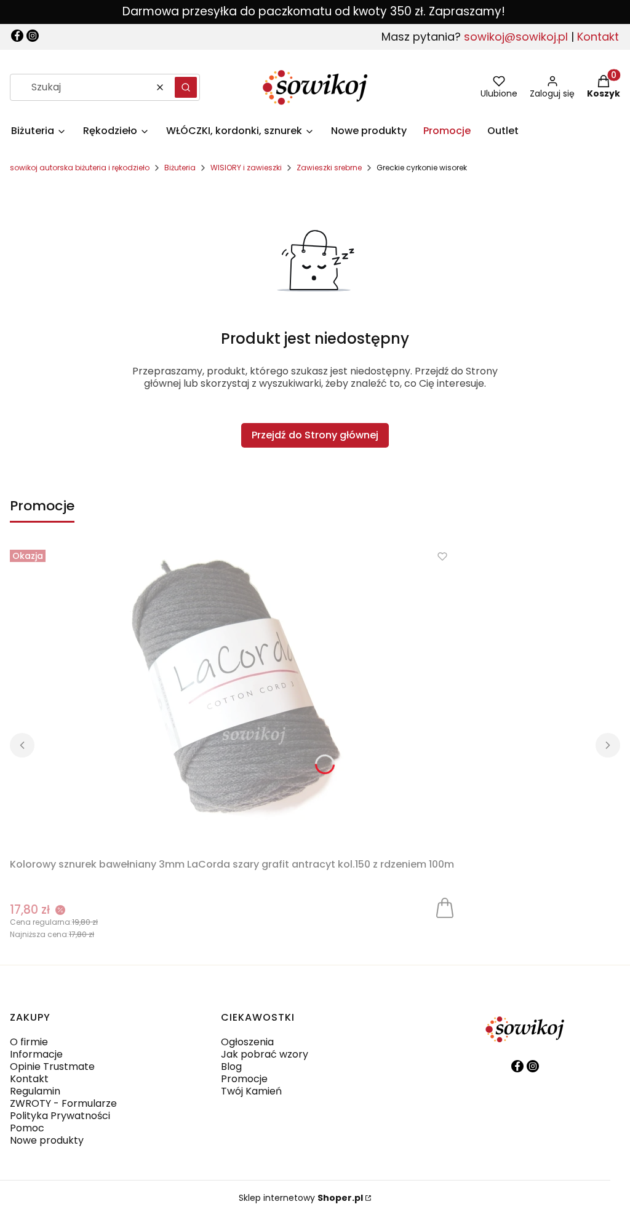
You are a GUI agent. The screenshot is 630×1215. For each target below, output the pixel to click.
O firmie (29, 1042)
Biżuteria (180, 167)
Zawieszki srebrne (329, 167)
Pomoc (27, 1128)
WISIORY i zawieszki (246, 167)
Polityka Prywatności (60, 1116)
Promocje (244, 1079)
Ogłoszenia (247, 1042)
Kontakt (598, 36)
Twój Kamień (251, 1091)
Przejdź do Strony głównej (315, 435)
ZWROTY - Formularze (63, 1103)
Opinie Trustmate (52, 1066)
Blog (231, 1066)
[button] (186, 87)
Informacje (36, 1054)
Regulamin (35, 1091)
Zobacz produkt (445, 907)
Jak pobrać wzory (264, 1054)
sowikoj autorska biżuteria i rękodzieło (80, 167)
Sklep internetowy (301, 1198)
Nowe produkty (47, 1140)
